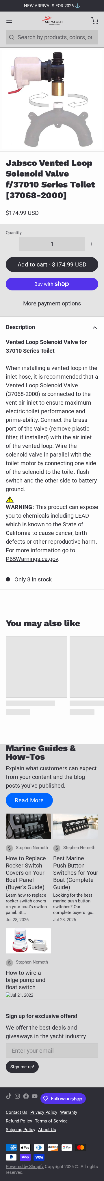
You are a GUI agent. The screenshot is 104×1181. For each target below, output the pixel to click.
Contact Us (16, 1112)
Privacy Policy (43, 1112)
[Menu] (12, 20)
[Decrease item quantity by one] (12, 244)
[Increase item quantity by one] (91, 244)
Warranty (68, 1112)
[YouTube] (35, 1098)
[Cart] (92, 20)
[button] (52, 264)
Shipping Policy (20, 1129)
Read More (29, 800)
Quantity (14, 232)
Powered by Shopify (25, 1166)
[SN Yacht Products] (52, 20)
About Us (47, 1129)
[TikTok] (9, 1098)
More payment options (52, 303)
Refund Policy (19, 1121)
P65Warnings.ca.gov (32, 558)
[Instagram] (17, 1098)
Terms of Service (51, 1121)
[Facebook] (26, 1098)
